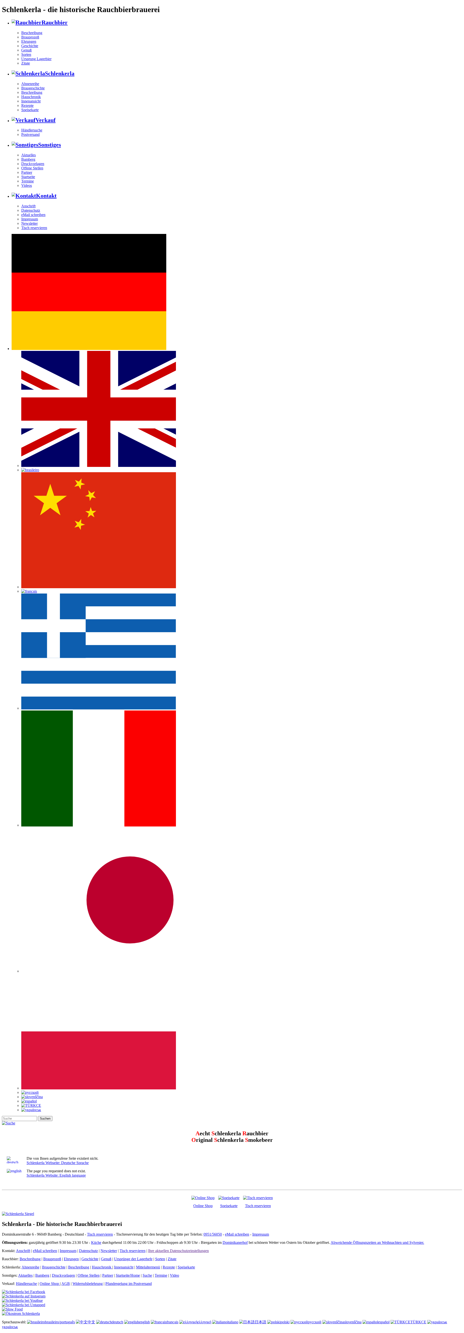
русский (314, 1322)
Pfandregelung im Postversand (128, 1284)
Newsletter (29, 223)
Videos (26, 185)
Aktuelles (28, 155)
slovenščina (353, 1322)
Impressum (29, 219)
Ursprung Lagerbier (36, 59)
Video (174, 1275)
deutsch (117, 1322)
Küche (96, 1242)
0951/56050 (212, 1234)
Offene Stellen (32, 168)
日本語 (260, 1322)
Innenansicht (31, 101)
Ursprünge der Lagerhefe (133, 1259)
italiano (232, 1322)
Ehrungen (28, 41)
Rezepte (27, 105)
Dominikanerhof (235, 1242)
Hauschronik (31, 97)
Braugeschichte (33, 88)
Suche (147, 1275)
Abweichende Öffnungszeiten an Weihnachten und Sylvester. (377, 1242)
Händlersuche (31, 130)
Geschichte (29, 46)
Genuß (26, 50)
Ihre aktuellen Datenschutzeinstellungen (178, 1251)
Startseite (28, 177)
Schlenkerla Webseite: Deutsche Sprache (58, 1163)
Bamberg (28, 159)
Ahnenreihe (30, 84)
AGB (65, 1284)
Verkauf (46, 120)
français (172, 1322)
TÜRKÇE (418, 1322)
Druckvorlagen (32, 164)
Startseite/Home (128, 1275)
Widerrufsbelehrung (87, 1284)
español (384, 1322)
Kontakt (46, 196)
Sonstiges (49, 145)
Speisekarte (30, 110)
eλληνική (204, 1322)
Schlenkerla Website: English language (56, 1175)
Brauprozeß (30, 37)
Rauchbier (55, 22)
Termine (27, 181)
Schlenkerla (59, 73)
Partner (26, 172)
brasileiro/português (60, 1322)
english (144, 1322)
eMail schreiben (33, 215)
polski (285, 1322)
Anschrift (28, 206)
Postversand (30, 134)
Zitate (25, 63)
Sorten (26, 54)
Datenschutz (30, 210)
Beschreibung (31, 33)
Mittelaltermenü (148, 1267)
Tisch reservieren (34, 228)
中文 (91, 1322)
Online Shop (203, 1206)
